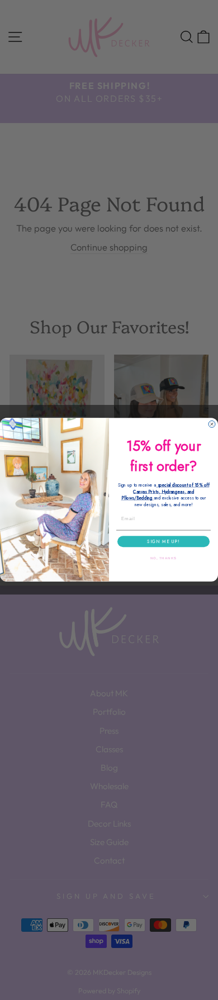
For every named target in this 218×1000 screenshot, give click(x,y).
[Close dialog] (211, 424)
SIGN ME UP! (163, 542)
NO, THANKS (163, 558)
